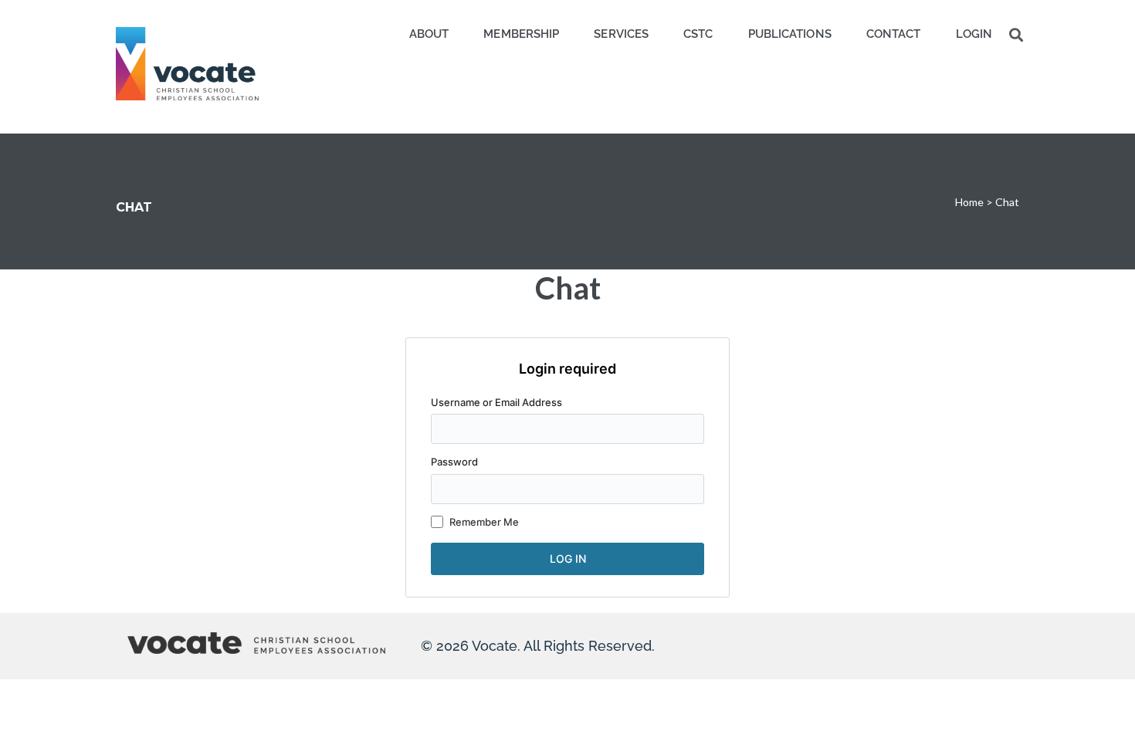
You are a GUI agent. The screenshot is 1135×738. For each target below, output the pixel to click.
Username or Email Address (496, 402)
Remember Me (484, 522)
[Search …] (1016, 34)
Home (969, 201)
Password (454, 461)
